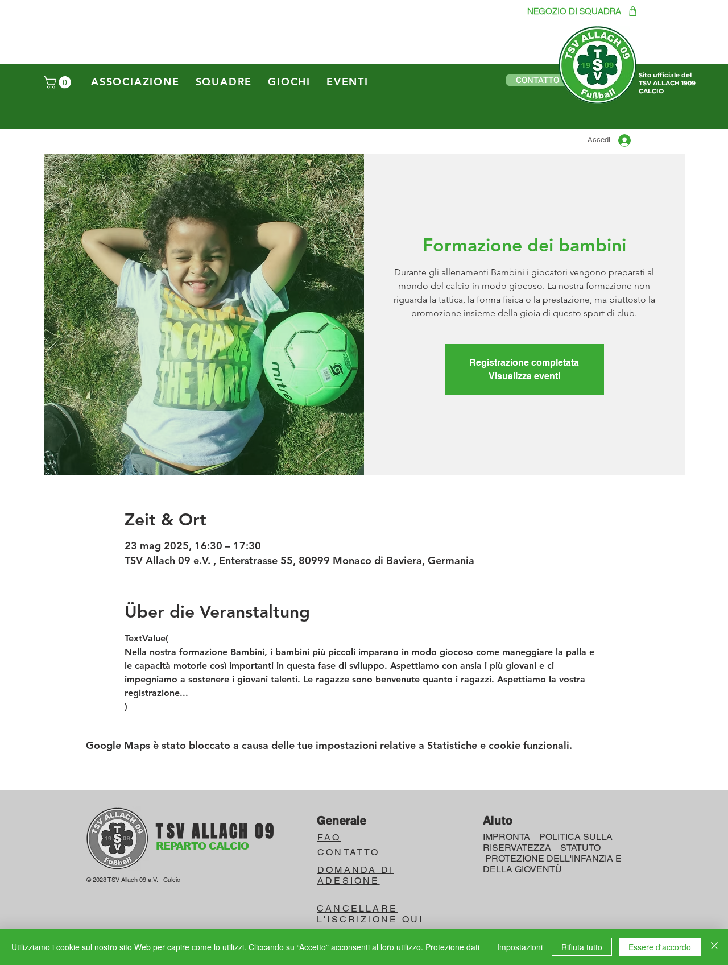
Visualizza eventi (524, 376)
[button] (59, 82)
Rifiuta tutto (581, 946)
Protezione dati (452, 946)
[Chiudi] (714, 947)
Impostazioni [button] (520, 946)
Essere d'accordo (659, 946)
